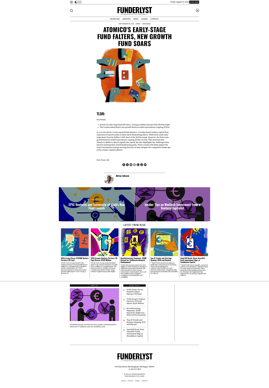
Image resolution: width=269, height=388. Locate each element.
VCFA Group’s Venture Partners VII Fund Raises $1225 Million (104, 259)
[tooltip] (197, 10)
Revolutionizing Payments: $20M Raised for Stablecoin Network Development (133, 260)
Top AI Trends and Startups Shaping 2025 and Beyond (161, 259)
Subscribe (194, 2)
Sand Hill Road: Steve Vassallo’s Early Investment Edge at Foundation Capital (192, 260)
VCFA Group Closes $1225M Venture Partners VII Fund (75, 259)
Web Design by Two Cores (134, 376)
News (138, 24)
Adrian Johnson (122, 175)
